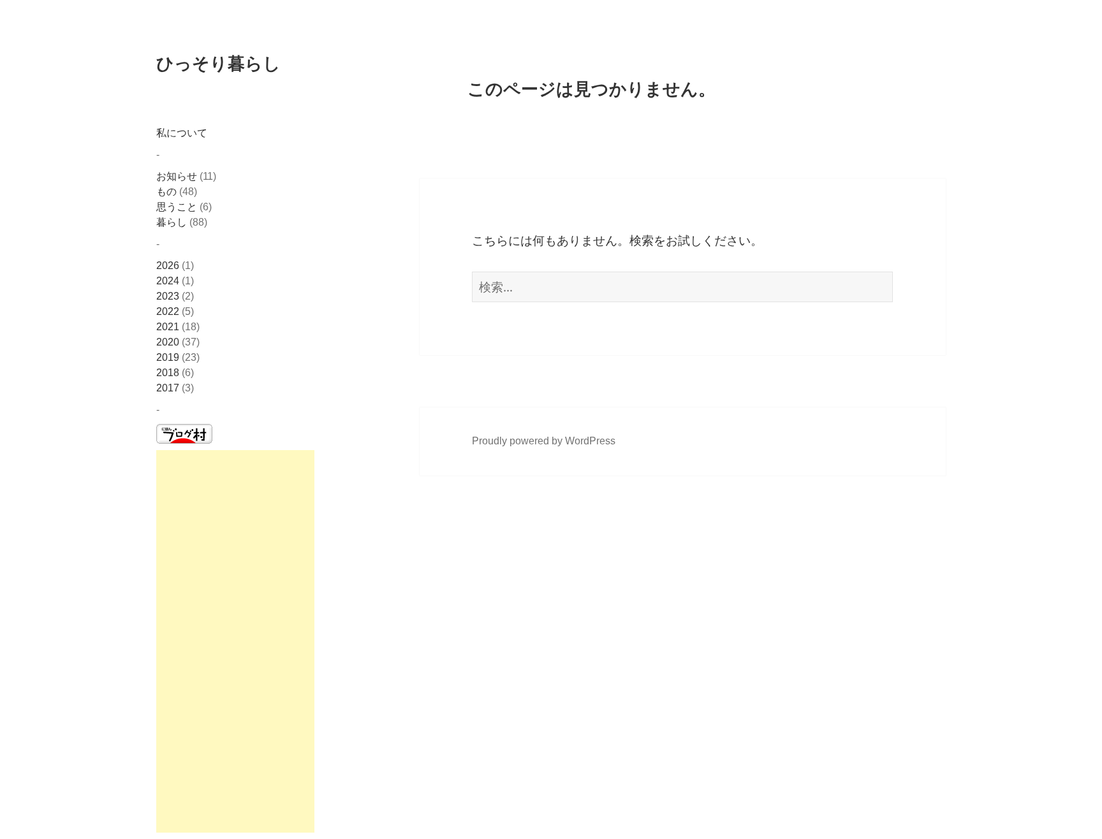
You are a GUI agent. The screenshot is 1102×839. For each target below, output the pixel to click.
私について (181, 133)
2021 (167, 326)
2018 (167, 372)
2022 (167, 311)
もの (166, 191)
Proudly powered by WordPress (543, 440)
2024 (167, 280)
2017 (167, 388)
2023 (167, 296)
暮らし (171, 222)
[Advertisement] (235, 641)
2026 (167, 265)
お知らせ (176, 176)
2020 (167, 342)
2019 (167, 357)
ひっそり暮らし (218, 63)
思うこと (176, 206)
